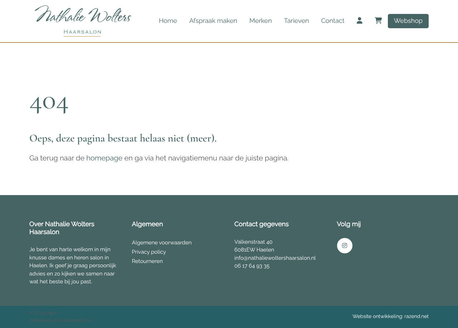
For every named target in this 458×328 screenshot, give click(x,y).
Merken (260, 21)
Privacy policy (149, 252)
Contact (332, 21)
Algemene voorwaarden (162, 242)
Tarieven (296, 21)
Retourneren (147, 261)
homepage (104, 158)
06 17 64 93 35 (251, 266)
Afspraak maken (213, 21)
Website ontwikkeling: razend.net (390, 316)
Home (168, 21)
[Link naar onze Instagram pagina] (344, 245)
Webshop (408, 21)
